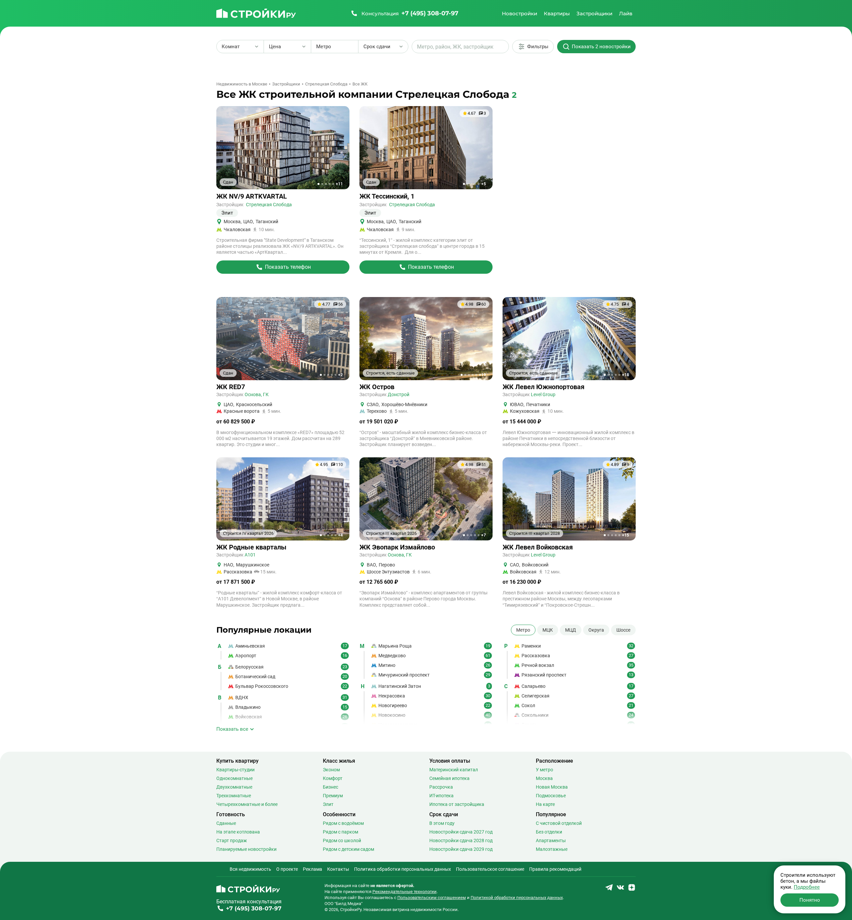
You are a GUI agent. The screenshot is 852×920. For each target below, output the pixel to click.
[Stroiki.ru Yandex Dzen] (632, 889)
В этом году (442, 823)
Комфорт (332, 778)
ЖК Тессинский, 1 (386, 196)
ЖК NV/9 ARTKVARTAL (251, 196)
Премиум (333, 795)
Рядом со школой (342, 840)
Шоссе (623, 630)
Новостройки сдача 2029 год (461, 849)
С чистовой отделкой (559, 823)
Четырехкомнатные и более (247, 804)
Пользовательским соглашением (431, 897)
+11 (339, 184)
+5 (483, 184)
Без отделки (549, 832)
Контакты (338, 869)
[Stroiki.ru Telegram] (609, 889)
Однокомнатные (234, 778)
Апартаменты (551, 840)
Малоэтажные (551, 849)
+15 (625, 535)
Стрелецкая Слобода (269, 204)
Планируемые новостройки (246, 849)
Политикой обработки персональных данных (517, 897)
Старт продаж (231, 840)
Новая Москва (552, 787)
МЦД (570, 630)
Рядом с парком (340, 832)
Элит (328, 804)
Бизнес (330, 787)
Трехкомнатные (233, 795)
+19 (482, 375)
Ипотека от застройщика (456, 804)
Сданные (226, 823)
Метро (523, 630)
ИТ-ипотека (441, 795)
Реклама (312, 869)
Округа (596, 630)
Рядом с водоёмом (343, 823)
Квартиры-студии (235, 769)
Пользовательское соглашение (490, 869)
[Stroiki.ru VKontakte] (620, 889)
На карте (545, 804)
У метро (544, 769)
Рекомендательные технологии (404, 891)
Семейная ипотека (449, 778)
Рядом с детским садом (348, 849)
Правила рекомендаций (555, 869)
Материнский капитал (453, 769)
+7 (483, 535)
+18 (625, 375)
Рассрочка (441, 787)
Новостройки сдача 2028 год (461, 840)
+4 (340, 535)
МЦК (547, 630)
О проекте (287, 869)
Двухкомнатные (234, 787)
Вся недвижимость (250, 869)
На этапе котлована (238, 832)
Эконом (331, 769)
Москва (544, 778)
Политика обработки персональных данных (402, 869)
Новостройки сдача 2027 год (461, 832)
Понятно (809, 900)
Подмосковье (551, 795)
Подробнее (807, 887)
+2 (340, 375)
